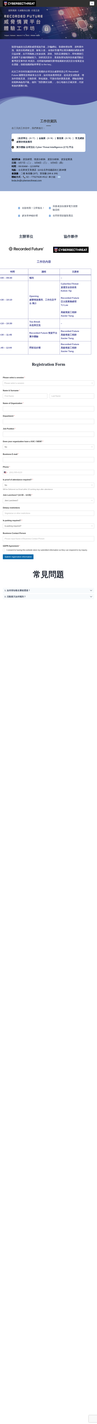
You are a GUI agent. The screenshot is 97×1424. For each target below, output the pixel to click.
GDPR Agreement (11, 546)
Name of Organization (13, 403)
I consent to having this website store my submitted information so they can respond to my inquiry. (46, 550)
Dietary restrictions (11, 508)
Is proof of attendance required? (18, 480)
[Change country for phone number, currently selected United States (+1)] (5, 472)
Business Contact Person (14, 533)
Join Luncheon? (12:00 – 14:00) (17, 495)
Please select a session (14, 378)
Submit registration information (18, 557)
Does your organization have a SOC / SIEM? (23, 441)
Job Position (9, 429)
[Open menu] (92, 3)
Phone (6, 467)
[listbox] (48, 383)
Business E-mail (11, 454)
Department (9, 416)
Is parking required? (12, 520)
